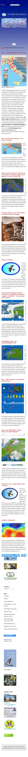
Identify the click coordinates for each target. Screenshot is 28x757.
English (6, 588)
